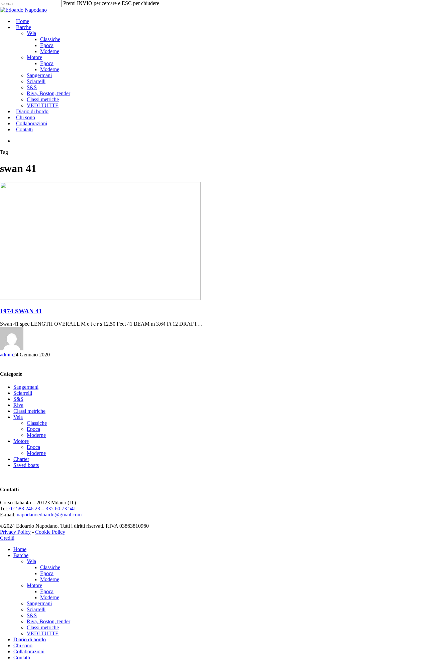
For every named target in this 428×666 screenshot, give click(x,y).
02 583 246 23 (24, 508)
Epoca (33, 429)
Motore (21, 441)
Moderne (36, 435)
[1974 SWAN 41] (100, 298)
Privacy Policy (15, 532)
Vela (18, 417)
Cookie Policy (50, 532)
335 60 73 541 (60, 508)
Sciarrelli (22, 393)
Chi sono (22, 645)
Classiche (37, 423)
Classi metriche (29, 411)
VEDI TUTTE (43, 633)
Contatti (21, 657)
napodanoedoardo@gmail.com (49, 514)
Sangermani (25, 387)
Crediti (7, 538)
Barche (20, 555)
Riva (18, 405)
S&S (18, 399)
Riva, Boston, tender (48, 621)
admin (6, 354)
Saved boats (26, 465)
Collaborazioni (28, 651)
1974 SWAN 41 (21, 311)
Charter (21, 459)
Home (19, 549)
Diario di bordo (29, 639)
